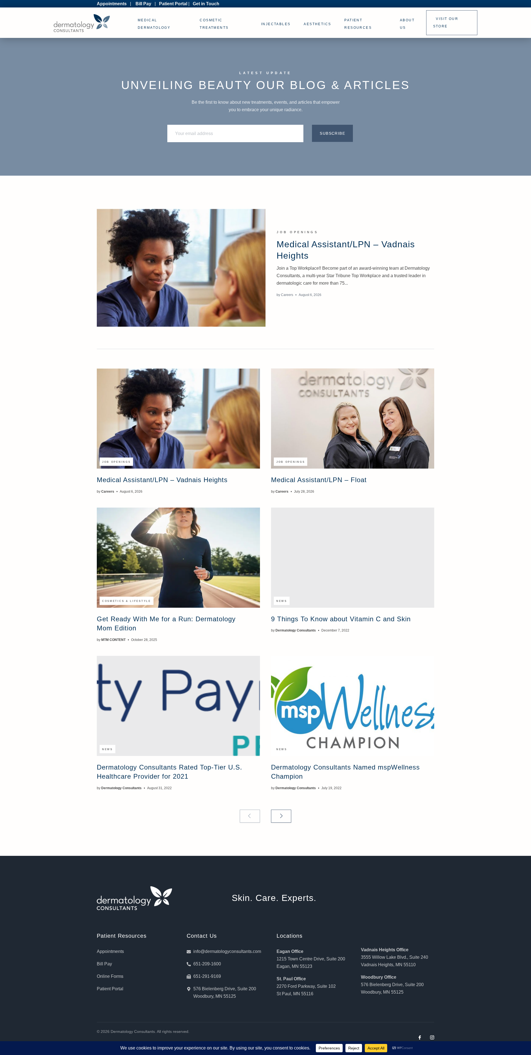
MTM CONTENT (113, 640)
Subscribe (332, 133)
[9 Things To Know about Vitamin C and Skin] (352, 558)
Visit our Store (445, 22)
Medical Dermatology (154, 24)
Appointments (112, 3)
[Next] (281, 816)
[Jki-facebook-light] (420, 1037)
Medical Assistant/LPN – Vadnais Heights (162, 480)
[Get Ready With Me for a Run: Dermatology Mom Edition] (178, 558)
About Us (407, 24)
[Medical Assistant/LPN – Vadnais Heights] (181, 268)
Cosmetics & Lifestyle (126, 601)
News (281, 601)
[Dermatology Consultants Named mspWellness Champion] (352, 706)
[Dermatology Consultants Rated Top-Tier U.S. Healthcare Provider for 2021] (178, 706)
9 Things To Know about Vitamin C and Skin (341, 619)
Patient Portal (173, 3)
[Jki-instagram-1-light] (432, 1037)
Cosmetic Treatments (214, 24)
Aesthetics (317, 24)
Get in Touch (206, 3)
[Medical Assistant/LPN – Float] (352, 418)
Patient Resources (358, 24)
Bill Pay (143, 3)
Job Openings (297, 232)
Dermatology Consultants (295, 630)
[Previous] (250, 816)
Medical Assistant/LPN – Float (319, 480)
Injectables (275, 24)
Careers (287, 295)
